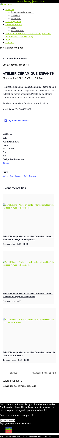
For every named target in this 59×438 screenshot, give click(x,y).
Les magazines (13, 21)
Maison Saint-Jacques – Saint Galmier (19, 176)
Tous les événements (22, 12)
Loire (13, 27)
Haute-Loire (17, 30)
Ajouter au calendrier (19, 120)
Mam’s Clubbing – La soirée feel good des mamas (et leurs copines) (28, 35)
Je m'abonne (7, 420)
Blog (8, 39)
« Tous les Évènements (15, 58)
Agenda (9, 9)
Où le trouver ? (13, 24)
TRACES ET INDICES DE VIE (43, 373)
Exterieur (16, 18)
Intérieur (15, 15)
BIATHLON (14, 373)
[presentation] (28, 213)
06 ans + (6, 162)
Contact (9, 42)
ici (24, 381)
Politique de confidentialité (40, 436)
